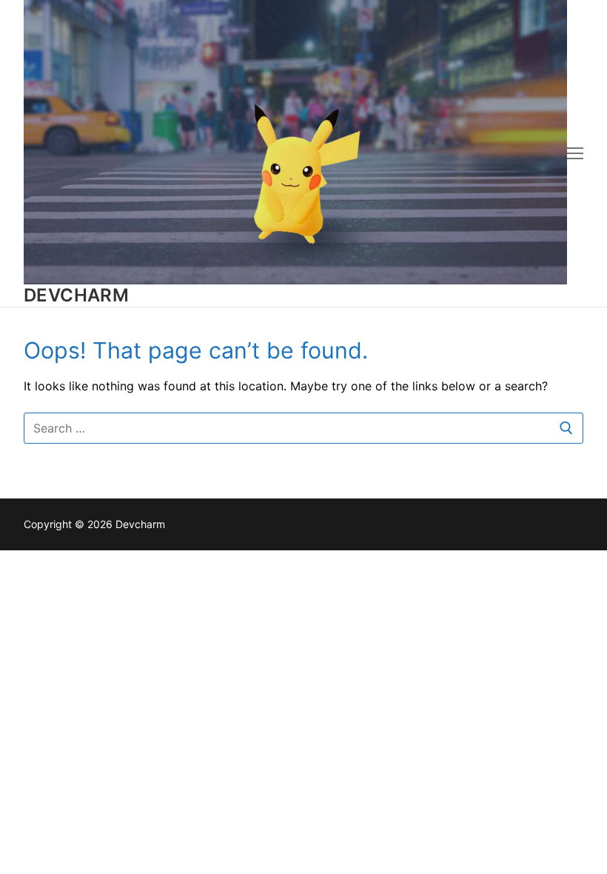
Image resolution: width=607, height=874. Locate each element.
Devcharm (76, 295)
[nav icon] (575, 153)
